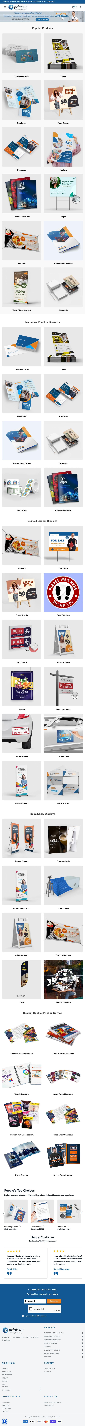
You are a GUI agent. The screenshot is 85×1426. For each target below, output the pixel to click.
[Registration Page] (76, 7)
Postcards (35, 1226)
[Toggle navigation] (5, 7)
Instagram (6, 1402)
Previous (3, 1213)
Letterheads (9, 1226)
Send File (47, 1372)
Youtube (5, 1411)
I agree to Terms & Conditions (35, 1316)
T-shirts (60, 1226)
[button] (4, 1421)
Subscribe (54, 1301)
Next (81, 1213)
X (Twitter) (6, 1408)
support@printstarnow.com (53, 1402)
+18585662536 (49, 1405)
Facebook (5, 1405)
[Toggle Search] (79, 7)
